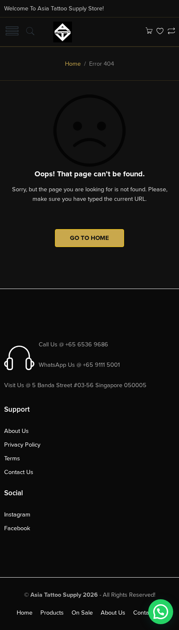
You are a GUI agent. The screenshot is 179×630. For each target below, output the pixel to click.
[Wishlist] (160, 31)
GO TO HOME (89, 238)
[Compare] (171, 31)
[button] (160, 611)
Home (73, 63)
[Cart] (148, 31)
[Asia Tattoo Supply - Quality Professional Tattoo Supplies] (62, 31)
